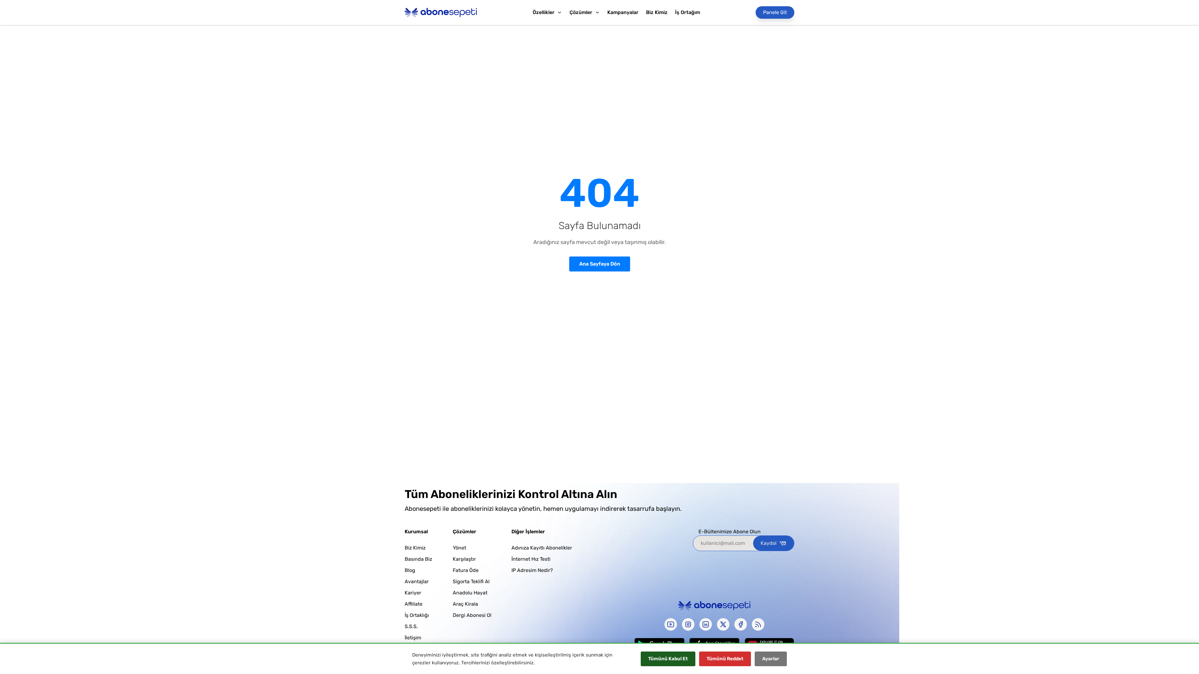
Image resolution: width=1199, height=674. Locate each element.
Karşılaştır (464, 559)
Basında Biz (418, 559)
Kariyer (413, 593)
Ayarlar (770, 659)
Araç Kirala (465, 604)
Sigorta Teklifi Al (471, 581)
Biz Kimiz (657, 12)
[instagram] (688, 624)
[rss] (758, 624)
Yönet (459, 548)
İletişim (413, 638)
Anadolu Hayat (470, 593)
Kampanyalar (623, 12)
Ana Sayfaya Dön (599, 264)
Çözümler (581, 12)
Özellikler (544, 12)
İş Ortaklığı (417, 615)
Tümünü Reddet (725, 659)
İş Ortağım (687, 12)
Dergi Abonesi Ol (472, 615)
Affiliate (413, 604)
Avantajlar (417, 581)
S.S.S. (411, 626)
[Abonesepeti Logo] (441, 12)
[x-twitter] (723, 624)
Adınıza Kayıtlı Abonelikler (541, 548)
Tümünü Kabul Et (668, 659)
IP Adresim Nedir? (532, 570)
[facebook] (740, 624)
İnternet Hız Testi (530, 559)
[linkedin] (705, 624)
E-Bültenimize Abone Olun (729, 532)
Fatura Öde (466, 570)
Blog (410, 570)
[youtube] (670, 624)
